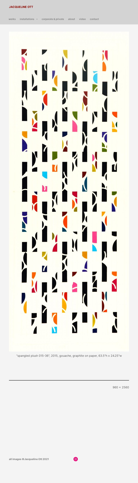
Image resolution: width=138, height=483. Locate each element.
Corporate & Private (53, 19)
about (71, 19)
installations (27, 19)
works (12, 19)
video (82, 19)
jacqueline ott (21, 7)
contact (94, 19)
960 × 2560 (121, 387)
